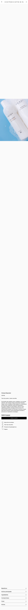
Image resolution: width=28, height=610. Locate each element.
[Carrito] (26, 1)
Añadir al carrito (14, 418)
